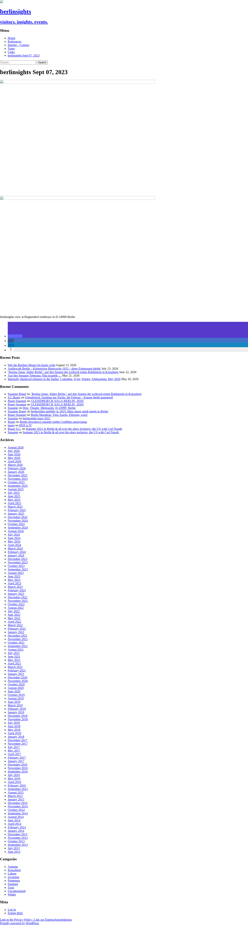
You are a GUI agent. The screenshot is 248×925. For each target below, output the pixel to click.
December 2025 (17, 475)
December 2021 (17, 635)
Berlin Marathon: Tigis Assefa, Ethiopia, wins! (59, 415)
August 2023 (16, 573)
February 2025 (17, 510)
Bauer (11, 421)
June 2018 (14, 726)
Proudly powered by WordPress (19, 923)
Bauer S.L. (14, 428)
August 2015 (16, 792)
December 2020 (17, 677)
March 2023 (15, 586)
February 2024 (17, 552)
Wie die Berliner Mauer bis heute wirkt (31, 365)
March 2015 (15, 796)
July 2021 (14, 653)
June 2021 (14, 656)
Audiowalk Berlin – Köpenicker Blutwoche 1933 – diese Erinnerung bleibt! (54, 368)
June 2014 (14, 820)
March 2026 (15, 464)
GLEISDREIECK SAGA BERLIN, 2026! (57, 401)
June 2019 (14, 701)
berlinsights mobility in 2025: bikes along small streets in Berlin (69, 411)
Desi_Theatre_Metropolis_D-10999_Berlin (49, 408)
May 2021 (14, 660)
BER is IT (25, 425)
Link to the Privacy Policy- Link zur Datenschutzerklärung (36, 919)
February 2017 (17, 757)
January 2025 (16, 513)
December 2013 (17, 834)
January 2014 (16, 830)
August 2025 (16, 489)
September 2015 (18, 789)
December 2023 (17, 559)
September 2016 (18, 771)
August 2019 (16, 698)
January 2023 (16, 593)
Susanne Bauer (17, 394)
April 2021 (14, 663)
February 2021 (17, 670)
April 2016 (14, 782)
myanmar (13, 877)
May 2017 (14, 750)
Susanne (13, 408)
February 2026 (17, 468)
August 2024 (16, 531)
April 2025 (14, 503)
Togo (11, 887)
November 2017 (18, 743)
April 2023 (14, 583)
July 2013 (14, 848)
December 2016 (17, 764)
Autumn (13, 866)
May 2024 (14, 541)
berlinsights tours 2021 (36, 418)
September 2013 (18, 844)
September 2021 (18, 646)
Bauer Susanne (17, 401)
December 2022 (17, 597)
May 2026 (14, 457)
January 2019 (16, 712)
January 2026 (16, 471)
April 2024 (14, 545)
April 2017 (14, 754)
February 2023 (17, 590)
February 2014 (17, 827)
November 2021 (18, 639)
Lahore (12, 873)
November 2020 (18, 681)
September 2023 (18, 569)
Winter (12, 894)
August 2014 (16, 817)
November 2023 (18, 562)
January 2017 (16, 761)
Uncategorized (17, 891)
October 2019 (16, 695)
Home (11, 38)
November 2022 (18, 600)
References (14, 41)
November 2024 (18, 520)
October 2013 (16, 841)
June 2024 (14, 538)
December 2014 (17, 803)
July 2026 (14, 451)
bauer (11, 425)
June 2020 (14, 691)
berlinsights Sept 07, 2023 (24, 55)
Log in (12, 909)
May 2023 (14, 579)
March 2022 (15, 625)
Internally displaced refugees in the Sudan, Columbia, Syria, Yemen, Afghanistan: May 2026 (64, 379)
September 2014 (18, 813)
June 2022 (14, 614)
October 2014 (16, 810)
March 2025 (15, 506)
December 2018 (17, 715)
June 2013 (14, 851)
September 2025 (18, 485)
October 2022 (16, 604)
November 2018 (18, 719)
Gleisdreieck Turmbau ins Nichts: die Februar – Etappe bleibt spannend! (69, 397)
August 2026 (16, 447)
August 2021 (16, 649)
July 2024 (14, 534)
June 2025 (14, 496)
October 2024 (16, 524)
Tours (11, 48)
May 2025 (14, 499)
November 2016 (18, 768)
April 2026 (14, 461)
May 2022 (14, 618)
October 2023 (16, 566)
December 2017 (17, 740)
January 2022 (16, 632)
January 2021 (16, 674)
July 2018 (14, 722)
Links (11, 52)
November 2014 (18, 806)
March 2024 (15, 548)
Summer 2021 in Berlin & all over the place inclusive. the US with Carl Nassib (74, 428)
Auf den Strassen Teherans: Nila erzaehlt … (34, 375)
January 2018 (16, 736)
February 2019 (17, 708)
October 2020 (16, 684)
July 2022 (14, 611)
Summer (13, 884)
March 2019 (15, 705)
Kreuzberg (14, 870)
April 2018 (14, 733)
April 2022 (14, 621)
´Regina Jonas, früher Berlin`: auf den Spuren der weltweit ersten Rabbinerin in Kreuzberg (63, 372)
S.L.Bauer (14, 397)
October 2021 (16, 642)
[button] (15, 336)
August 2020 (16, 688)
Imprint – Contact (18, 45)
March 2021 (15, 667)
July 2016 (14, 775)
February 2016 (17, 785)
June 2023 (14, 576)
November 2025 (18, 478)
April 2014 (14, 823)
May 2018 (14, 729)
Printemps (14, 880)
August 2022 (16, 607)
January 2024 (16, 555)
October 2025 (16, 482)
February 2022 (17, 628)
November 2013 (18, 837)
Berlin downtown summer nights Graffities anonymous (53, 421)
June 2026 (14, 454)
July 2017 (14, 747)
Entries (15, 913)
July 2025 (14, 492)
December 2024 (17, 517)
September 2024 (18, 527)
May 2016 (14, 778)
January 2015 (16, 799)
